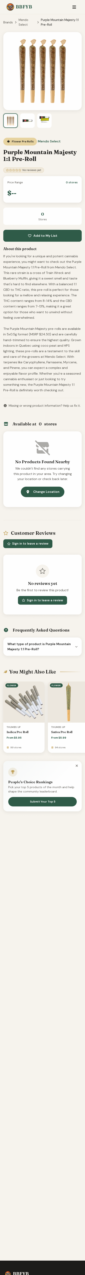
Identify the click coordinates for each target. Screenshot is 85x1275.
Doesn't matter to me (42, 1264)
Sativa (42, 1243)
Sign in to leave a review (30, 543)
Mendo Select (23, 22)
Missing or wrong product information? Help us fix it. (45, 406)
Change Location (46, 492)
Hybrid (42, 1253)
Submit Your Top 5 (42, 801)
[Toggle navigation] (74, 7)
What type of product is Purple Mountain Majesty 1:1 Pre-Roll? (39, 646)
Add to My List (45, 235)
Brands (8, 22)
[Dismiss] (77, 766)
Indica (43, 1233)
